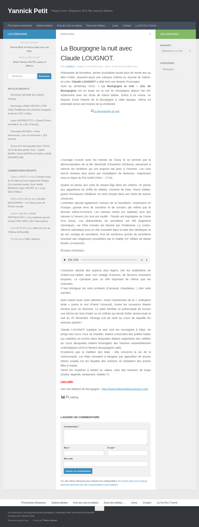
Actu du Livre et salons (69, 25)
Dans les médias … (97, 25)
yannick (70, 66)
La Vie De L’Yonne (146, 25)
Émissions (67, 34)
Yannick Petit (28, 10)
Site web (68, 458)
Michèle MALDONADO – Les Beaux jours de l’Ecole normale (26, 202)
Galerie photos (44, 25)
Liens (115, 25)
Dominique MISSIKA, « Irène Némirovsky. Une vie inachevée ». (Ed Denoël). (27, 135)
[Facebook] (44, 34)
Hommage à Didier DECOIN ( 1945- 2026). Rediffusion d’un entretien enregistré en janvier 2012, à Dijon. (29, 109)
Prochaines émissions (20, 25)
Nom (67, 447)
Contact (127, 25)
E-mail (111, 447)
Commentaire (71, 426)
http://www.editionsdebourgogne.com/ (125, 389)
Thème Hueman (50, 520)
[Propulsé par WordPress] (30, 520)
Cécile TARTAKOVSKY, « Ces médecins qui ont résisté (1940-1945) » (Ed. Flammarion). (29, 217)
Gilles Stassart (32, 239)
